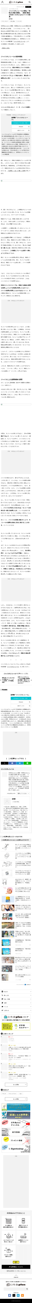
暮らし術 (6, 995)
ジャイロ (19, 21)
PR (30, 945)
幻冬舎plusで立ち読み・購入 (20, 123)
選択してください (22, 793)
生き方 (6, 991)
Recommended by (20, 984)
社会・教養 (7, 999)
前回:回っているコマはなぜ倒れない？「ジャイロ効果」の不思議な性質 (8, 680)
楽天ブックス (21, 130)
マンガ (6, 1006)
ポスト (29, 6)
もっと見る (16, 1084)
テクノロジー (5, 21)
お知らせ (6, 1010)
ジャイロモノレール (13, 8)
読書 (5, 1003)
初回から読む (6, 48)
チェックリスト (12, 1093)
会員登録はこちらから (16, 1266)
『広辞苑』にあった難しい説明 (16, 170)
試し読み (13, 21)
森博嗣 (14, 799)
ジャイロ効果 (5, 237)
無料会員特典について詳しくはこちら (16, 1271)
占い (21, 1093)
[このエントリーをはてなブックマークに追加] (18, 1296)
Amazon (21, 126)
